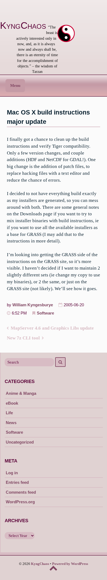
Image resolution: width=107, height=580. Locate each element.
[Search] (60, 362)
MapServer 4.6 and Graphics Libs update (52, 328)
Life (9, 412)
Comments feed (21, 492)
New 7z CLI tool (23, 338)
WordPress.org (20, 501)
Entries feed (17, 482)
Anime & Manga (21, 393)
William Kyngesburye (32, 305)
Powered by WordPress (70, 564)
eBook (12, 403)
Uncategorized (20, 442)
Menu (15, 85)
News (11, 422)
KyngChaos (23, 25)
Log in (12, 472)
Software (45, 313)
